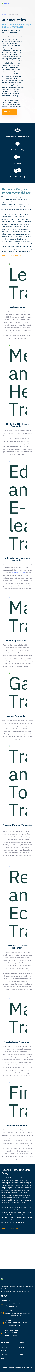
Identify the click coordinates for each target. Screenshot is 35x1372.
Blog (2, 1358)
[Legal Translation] (17, 301)
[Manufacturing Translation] (17, 1037)
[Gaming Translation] (17, 706)
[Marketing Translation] (17, 632)
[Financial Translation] (17, 1121)
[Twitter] (5, 1296)
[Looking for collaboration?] (17, 1305)
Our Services (5, 1347)
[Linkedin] (2, 1296)
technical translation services (11, 251)
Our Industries (5, 1351)
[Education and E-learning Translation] (17, 525)
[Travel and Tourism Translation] (17, 802)
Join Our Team (22, 1354)
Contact (20, 1351)
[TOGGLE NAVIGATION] (28, 3)
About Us (21, 1347)
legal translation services (23, 249)
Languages (4, 1354)
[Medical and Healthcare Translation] (17, 400)
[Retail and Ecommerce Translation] (17, 929)
